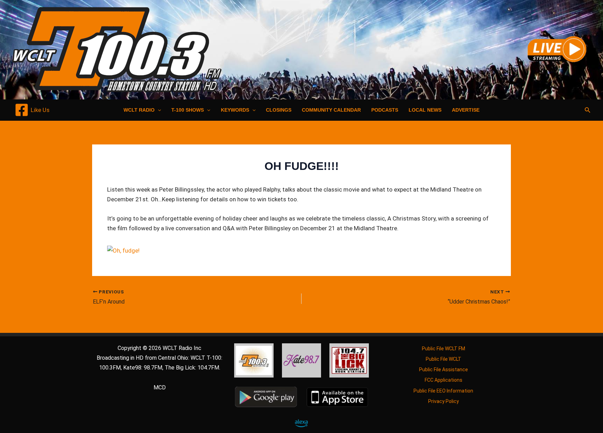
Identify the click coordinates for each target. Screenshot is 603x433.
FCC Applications (443, 380)
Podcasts (384, 110)
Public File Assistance (443, 369)
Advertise (465, 110)
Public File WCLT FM (443, 348)
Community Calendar (331, 110)
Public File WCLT (443, 359)
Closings (278, 110)
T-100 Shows (187, 110)
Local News (425, 110)
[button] (158, 110)
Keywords (235, 110)
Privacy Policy (443, 401)
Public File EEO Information (443, 391)
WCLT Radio (139, 110)
